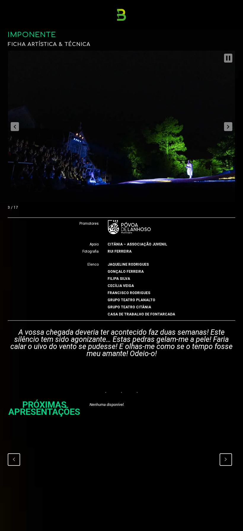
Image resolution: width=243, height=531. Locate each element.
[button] (15, 126)
